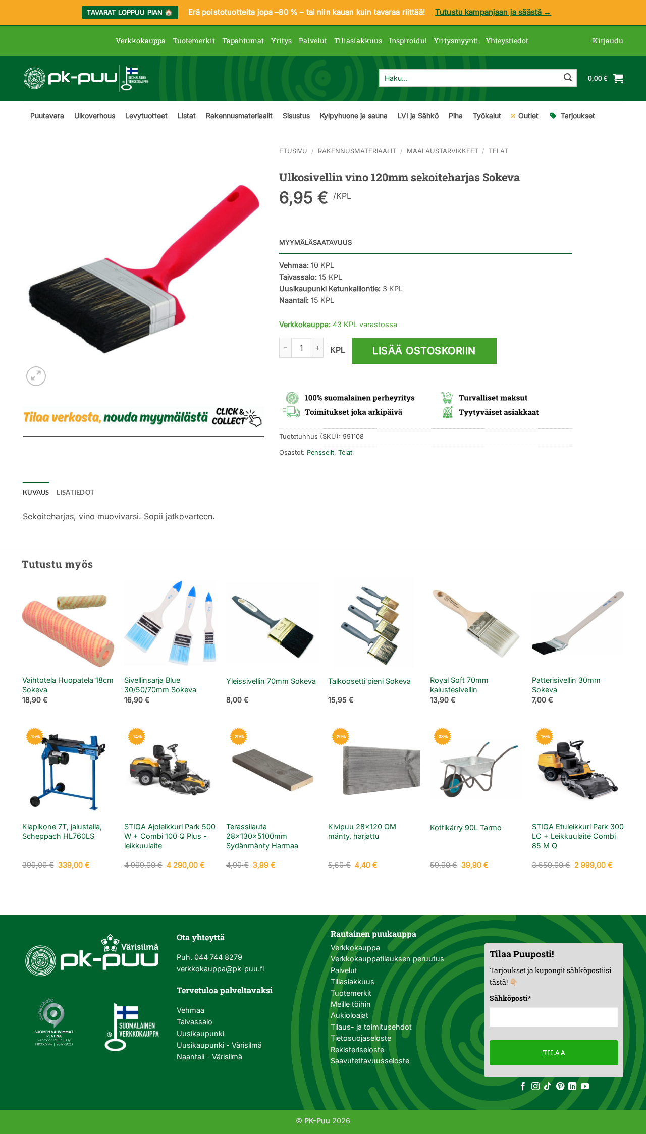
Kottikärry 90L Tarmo (466, 827)
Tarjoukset (578, 115)
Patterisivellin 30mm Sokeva (566, 685)
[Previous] (22, 649)
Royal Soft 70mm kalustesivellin (459, 685)
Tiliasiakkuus (358, 40)
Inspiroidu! (407, 40)
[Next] (623, 649)
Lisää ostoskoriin (424, 351)
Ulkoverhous (94, 115)
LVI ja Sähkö (418, 115)
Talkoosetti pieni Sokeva (369, 681)
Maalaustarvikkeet (442, 151)
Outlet (528, 115)
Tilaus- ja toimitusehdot (371, 1026)
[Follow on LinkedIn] (572, 1086)
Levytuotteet (146, 115)
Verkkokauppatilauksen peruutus (387, 958)
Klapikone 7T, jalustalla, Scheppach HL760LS (62, 831)
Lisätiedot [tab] (76, 492)
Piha (456, 115)
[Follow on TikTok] (548, 1086)
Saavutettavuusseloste (370, 1060)
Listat (187, 115)
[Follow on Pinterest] (560, 1086)
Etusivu (293, 151)
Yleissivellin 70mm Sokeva (271, 681)
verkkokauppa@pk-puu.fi (220, 968)
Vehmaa (190, 1010)
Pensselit (320, 452)
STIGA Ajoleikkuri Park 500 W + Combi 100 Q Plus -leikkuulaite (170, 835)
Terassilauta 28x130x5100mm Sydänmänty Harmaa (262, 835)
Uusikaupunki (200, 1033)
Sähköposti (510, 998)
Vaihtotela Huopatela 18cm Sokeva (68, 685)
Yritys (281, 40)
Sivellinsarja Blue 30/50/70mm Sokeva (160, 685)
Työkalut (487, 115)
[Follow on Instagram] (535, 1086)
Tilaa (554, 1052)
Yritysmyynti (456, 40)
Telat (498, 151)
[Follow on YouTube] (585, 1086)
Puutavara (47, 115)
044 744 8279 (217, 957)
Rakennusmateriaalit (239, 115)
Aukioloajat (349, 1015)
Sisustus (296, 115)
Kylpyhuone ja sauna (354, 115)
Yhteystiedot (507, 40)
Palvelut (313, 40)
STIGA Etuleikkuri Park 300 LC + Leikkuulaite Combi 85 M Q (578, 835)
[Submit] (567, 78)
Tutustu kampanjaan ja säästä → (493, 12)
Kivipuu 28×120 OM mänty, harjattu (362, 831)
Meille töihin (351, 1004)
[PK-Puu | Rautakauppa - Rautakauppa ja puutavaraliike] (86, 78)
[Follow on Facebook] (523, 1086)
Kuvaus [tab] (36, 492)
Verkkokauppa (141, 40)
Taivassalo (194, 1021)
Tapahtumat (243, 40)
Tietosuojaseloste (361, 1038)
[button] (608, 40)
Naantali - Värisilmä (209, 1056)
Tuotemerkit (194, 40)
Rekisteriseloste (357, 1049)
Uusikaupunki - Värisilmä (219, 1045)
